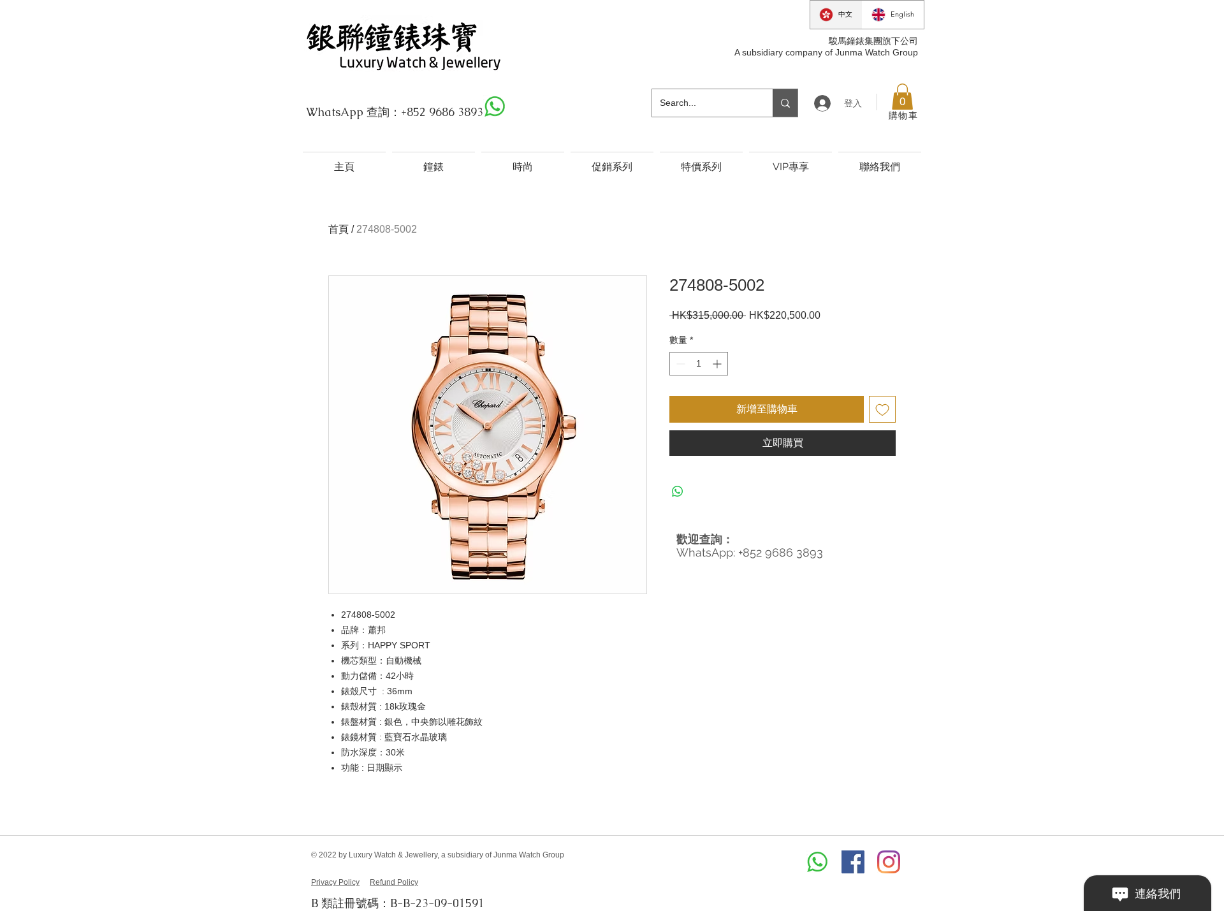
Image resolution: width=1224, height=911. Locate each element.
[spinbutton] (698, 364)
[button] (902, 97)
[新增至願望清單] (882, 409)
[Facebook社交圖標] (852, 861)
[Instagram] (888, 861)
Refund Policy (394, 882)
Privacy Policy (335, 882)
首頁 (338, 229)
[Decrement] (679, 364)
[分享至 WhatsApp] (677, 491)
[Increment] (718, 364)
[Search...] (785, 103)
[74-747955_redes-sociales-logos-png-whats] (494, 106)
